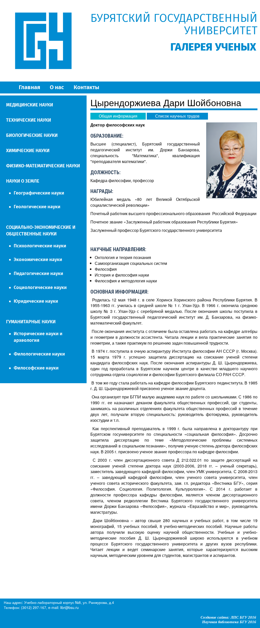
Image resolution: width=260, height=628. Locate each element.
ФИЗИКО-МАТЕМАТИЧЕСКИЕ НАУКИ (43, 166)
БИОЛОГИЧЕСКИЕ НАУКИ (32, 135)
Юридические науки (36, 301)
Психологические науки (40, 246)
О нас (57, 87)
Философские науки (36, 368)
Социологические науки (40, 287)
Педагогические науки (38, 273)
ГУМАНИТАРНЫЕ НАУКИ (31, 322)
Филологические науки (39, 354)
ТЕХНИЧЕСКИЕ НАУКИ (28, 120)
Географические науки (39, 193)
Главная (29, 87)
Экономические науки (38, 259)
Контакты (86, 87)
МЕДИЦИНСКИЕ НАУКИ (29, 105)
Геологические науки (37, 207)
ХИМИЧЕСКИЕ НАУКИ (28, 150)
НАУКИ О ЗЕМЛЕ (22, 181)
